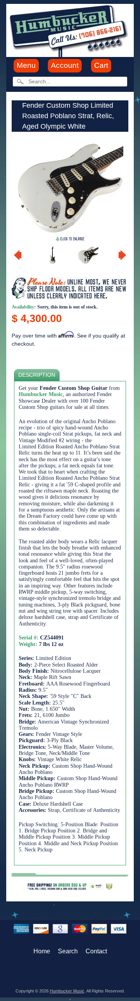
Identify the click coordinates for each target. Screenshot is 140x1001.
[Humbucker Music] (70, 30)
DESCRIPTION (36, 375)
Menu (26, 65)
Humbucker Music (67, 991)
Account (65, 65)
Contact (96, 951)
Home (41, 951)
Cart (101, 65)
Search (68, 951)
